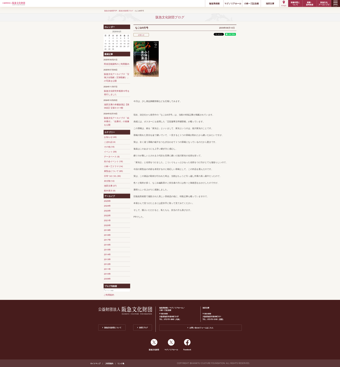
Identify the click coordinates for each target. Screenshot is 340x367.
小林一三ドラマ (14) (113, 166)
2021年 (107, 220)
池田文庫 (270, 3)
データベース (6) (112, 156)
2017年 (107, 239)
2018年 (107, 234)
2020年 (107, 225)
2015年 (107, 249)
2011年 (107, 268)
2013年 (107, 259)
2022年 (107, 215)
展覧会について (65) (113, 171)
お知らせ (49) (110, 137)
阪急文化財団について (112, 327)
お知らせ (141, 35)
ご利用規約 (109, 294)
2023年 (107, 210)
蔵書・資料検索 (309, 3)
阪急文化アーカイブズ (324, 3)
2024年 (107, 205)
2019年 (107, 230)
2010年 (107, 273)
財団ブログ (143, 327)
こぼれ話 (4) (109, 141)
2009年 (107, 278)
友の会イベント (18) (113, 161)
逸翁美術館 (214, 3)
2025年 (107, 200)
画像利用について (295, 3)
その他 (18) (109, 146)
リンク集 (120, 363)
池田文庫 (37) (110, 185)
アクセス (283, 6)
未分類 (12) (109, 180)
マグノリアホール (232, 3)
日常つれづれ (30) (112, 175)
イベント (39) (110, 151)
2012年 (107, 264)
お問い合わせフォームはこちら (201, 327)
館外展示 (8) (109, 190)
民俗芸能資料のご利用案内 (116, 63)
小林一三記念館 (251, 3)
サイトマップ (95, 363)
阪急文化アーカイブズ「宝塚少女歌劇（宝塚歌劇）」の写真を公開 (116, 77)
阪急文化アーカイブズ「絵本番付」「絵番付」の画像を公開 (116, 121)
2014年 (107, 254)
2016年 (107, 244)
